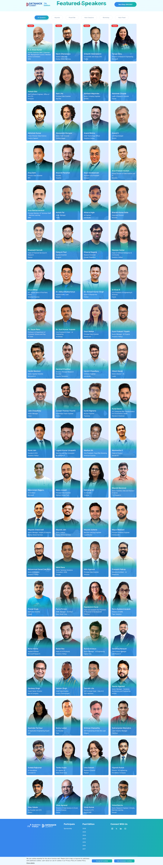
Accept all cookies (102, 861)
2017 (84, 849)
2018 (84, 845)
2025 (84, 832)
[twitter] (116, 828)
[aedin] (120, 828)
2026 (84, 828)
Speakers (61, 4)
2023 (84, 839)
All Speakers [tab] (42, 17)
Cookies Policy (81, 860)
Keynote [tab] (57, 17)
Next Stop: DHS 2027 (125, 4)
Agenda (87, 4)
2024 (84, 835)
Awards (95, 4)
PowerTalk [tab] (72, 17)
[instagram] (112, 828)
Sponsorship (68, 828)
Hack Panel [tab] (121, 17)
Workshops (78, 4)
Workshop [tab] (106, 17)
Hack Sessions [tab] (89, 17)
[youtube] (125, 828)
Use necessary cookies (124, 861)
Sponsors (69, 4)
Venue (102, 4)
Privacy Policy (70, 860)
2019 (84, 842)
